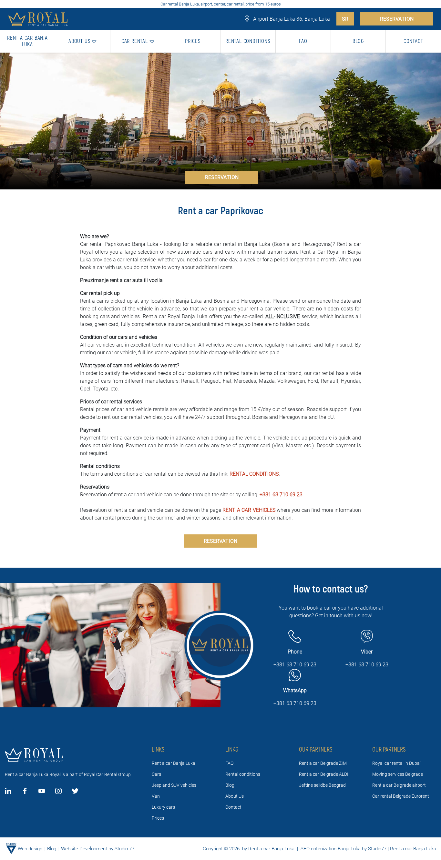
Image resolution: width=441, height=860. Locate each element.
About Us (234, 796)
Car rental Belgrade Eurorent (400, 796)
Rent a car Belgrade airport (399, 785)
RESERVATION (397, 19)
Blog (229, 785)
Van (156, 796)
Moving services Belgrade (397, 774)
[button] (82, 41)
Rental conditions (242, 774)
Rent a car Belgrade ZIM (323, 763)
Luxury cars (163, 807)
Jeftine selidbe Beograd (322, 785)
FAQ (229, 763)
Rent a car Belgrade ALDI (323, 774)
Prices (158, 818)
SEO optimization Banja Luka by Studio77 (342, 849)
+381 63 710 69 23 (281, 494)
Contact (233, 807)
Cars (156, 774)
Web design (30, 849)
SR (345, 19)
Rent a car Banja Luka (173, 763)
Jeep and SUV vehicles (174, 785)
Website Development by (87, 849)
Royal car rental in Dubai (396, 763)
